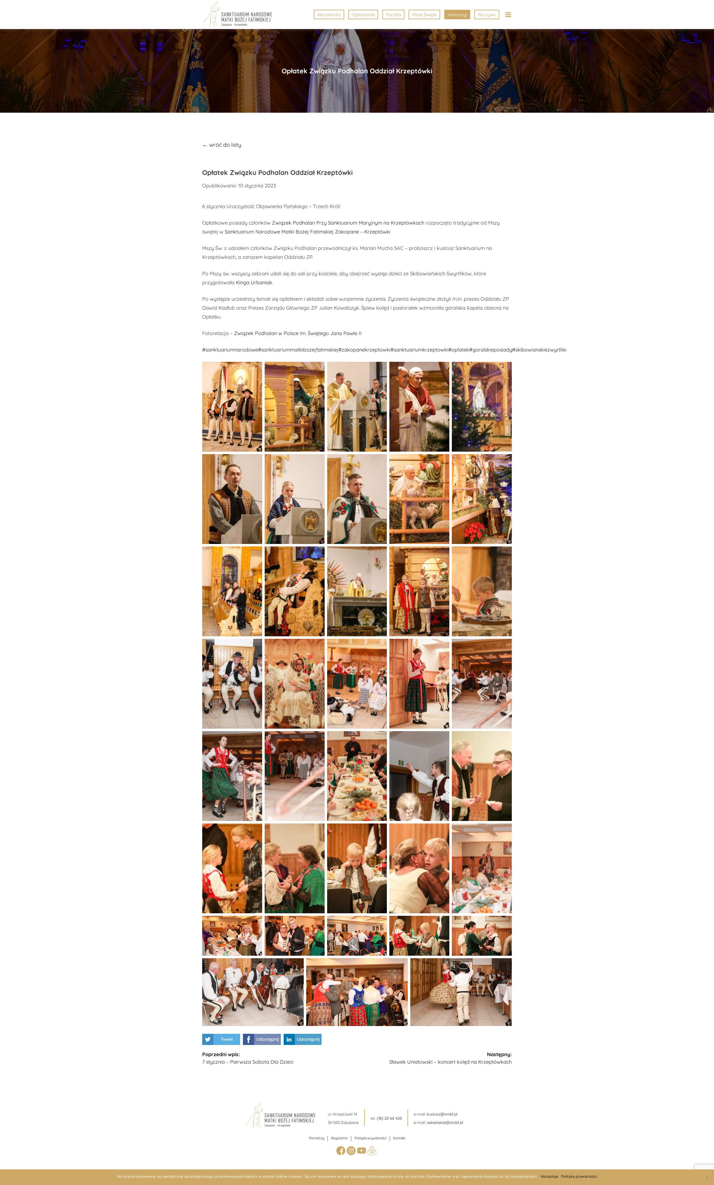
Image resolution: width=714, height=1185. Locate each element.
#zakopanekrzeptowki (364, 349)
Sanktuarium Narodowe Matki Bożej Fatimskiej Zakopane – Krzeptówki (307, 231)
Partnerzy (316, 1138)
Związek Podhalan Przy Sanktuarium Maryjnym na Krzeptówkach (348, 223)
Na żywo (487, 14)
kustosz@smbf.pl (442, 1114)
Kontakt (399, 1138)
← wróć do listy (221, 144)
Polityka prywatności (370, 1138)
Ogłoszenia (363, 14)
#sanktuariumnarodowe (230, 349)
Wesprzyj (457, 14)
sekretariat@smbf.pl (445, 1122)
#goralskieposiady (490, 349)
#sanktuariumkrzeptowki (419, 349)
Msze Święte (424, 14)
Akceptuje (549, 1176)
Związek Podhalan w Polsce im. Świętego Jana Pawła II (298, 333)
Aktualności (329, 14)
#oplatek (458, 349)
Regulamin (339, 1138)
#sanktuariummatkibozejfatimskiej (298, 349)
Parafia (393, 14)
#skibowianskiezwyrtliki (539, 349)
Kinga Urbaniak (254, 282)
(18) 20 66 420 (389, 1118)
